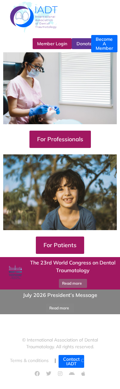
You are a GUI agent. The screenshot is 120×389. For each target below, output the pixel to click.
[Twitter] (48, 373)
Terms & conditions (29, 360)
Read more (72, 283)
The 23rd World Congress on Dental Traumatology (73, 266)
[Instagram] (60, 373)
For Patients (60, 245)
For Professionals (60, 139)
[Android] (71, 373)
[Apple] (83, 373)
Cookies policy (95, 360)
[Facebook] (37, 373)
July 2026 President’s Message (60, 295)
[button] (8, 302)
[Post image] (14, 273)
